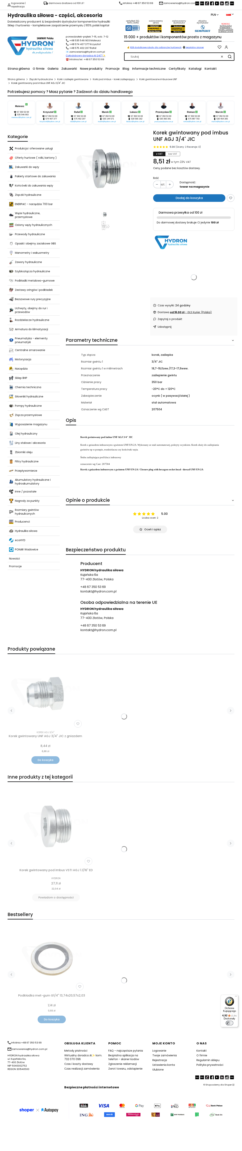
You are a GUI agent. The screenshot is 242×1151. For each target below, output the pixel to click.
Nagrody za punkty (27, 501)
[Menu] (236, 997)
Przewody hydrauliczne (30, 234)
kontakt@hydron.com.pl (98, 591)
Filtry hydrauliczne (27, 461)
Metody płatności (75, 1051)
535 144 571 (108, 119)
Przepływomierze (26, 471)
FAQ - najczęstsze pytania (125, 1051)
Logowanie (159, 1051)
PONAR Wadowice (26, 549)
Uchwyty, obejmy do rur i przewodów (31, 310)
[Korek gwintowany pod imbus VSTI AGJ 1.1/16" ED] (56, 826)
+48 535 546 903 (79, 40)
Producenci (22, 522)
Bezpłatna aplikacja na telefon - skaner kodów (123, 1057)
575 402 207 (79, 119)
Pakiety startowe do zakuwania (35, 176)
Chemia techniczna (28, 387)
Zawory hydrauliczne (28, 262)
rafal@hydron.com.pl (78, 122)
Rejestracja (159, 1060)
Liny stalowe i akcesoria (30, 443)
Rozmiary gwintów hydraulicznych (27, 512)
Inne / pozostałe (25, 491)
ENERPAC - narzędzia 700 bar (34, 204)
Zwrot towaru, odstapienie (125, 1069)
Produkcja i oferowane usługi (34, 148)
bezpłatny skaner (194, 47)
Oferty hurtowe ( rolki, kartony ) (36, 158)
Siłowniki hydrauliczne (29, 396)
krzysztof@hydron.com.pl (50, 122)
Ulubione (158, 1069)
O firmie (201, 1055)
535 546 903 (23, 114)
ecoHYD (20, 540)
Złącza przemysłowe (28, 415)
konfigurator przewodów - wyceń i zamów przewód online (225, 28)
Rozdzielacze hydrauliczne (32, 320)
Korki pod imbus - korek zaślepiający (114, 79)
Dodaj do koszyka (189, 198)
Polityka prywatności (209, 1065)
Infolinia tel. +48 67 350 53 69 (86, 59)
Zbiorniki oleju (24, 452)
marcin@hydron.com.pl (221, 122)
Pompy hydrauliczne (28, 406)
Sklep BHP (21, 378)
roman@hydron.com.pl (192, 122)
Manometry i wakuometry (32, 253)
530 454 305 (222, 119)
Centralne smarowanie (30, 350)
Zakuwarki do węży (27, 167)
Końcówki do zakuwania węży (34, 185)
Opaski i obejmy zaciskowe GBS (35, 243)
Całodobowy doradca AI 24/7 (84, 55)
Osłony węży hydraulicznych (33, 225)
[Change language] (229, 14)
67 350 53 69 (23, 112)
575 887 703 (193, 119)
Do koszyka (45, 760)
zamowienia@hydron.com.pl (87, 52)
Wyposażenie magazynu (31, 424)
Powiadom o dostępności (56, 897)
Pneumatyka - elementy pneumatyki (31, 340)
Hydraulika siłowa (26, 531)
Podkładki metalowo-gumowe (35, 280)
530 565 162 (136, 119)
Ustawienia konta (163, 1065)
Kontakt (201, 1051)
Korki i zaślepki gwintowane (72, 79)
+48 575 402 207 (79, 48)
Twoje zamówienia (164, 1055)
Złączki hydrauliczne (41, 79)
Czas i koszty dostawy (78, 1064)
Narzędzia (21, 369)
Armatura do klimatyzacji (31, 329)
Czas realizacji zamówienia (81, 1069)
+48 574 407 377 (79, 44)
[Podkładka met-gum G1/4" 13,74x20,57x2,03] (52, 959)
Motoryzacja (23, 359)
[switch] (229, 1023)
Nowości (14, 558)
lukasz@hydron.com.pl (135, 122)
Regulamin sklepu (208, 1060)
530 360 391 (165, 119)
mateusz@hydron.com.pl (21, 117)
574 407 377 (51, 119)
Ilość (156, 178)
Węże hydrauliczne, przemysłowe (27, 215)
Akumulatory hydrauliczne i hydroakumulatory (33, 481)
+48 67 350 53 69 (93, 587)
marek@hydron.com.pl (107, 122)
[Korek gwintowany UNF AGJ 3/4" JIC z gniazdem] (45, 693)
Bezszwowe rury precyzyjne (33, 299)
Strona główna (16, 79)
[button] (229, 56)
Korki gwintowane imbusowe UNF (158, 79)
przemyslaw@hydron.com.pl (163, 122)
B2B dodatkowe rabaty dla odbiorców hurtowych (156, 47)
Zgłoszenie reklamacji (122, 1064)
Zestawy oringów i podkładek (34, 290)
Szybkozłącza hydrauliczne (32, 271)
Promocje (15, 566)
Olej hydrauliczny (26, 433)
